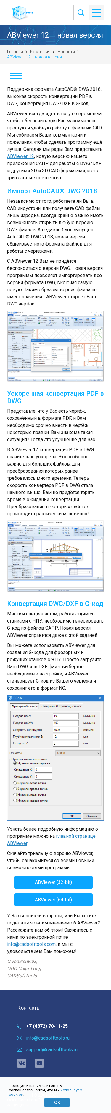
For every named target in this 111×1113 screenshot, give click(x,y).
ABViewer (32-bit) (53, 882)
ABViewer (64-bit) (53, 900)
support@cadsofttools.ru (52, 1049)
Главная (15, 51)
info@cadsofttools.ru (48, 1038)
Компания (40, 51)
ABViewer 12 (20, 156)
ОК (57, 1102)
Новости (66, 51)
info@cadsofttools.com (31, 944)
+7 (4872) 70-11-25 (47, 1026)
